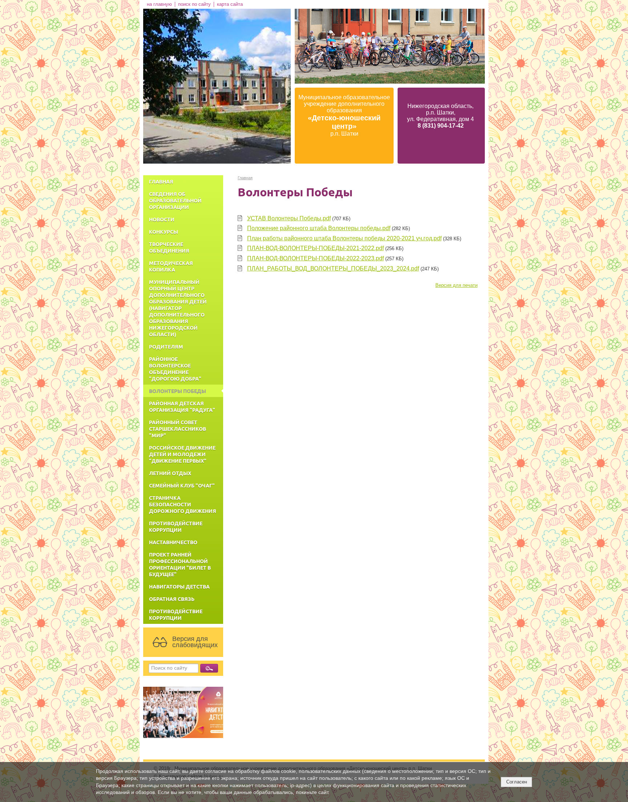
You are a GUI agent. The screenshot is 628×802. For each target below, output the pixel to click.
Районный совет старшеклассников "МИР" (177, 428)
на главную (159, 4)
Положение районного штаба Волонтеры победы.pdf (318, 228)
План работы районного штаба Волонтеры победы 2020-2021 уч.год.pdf (344, 238)
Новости (161, 219)
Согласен (516, 782)
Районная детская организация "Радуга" (182, 406)
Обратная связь (171, 599)
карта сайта (230, 4)
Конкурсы (163, 231)
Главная (161, 181)
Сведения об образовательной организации (175, 200)
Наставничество (173, 542)
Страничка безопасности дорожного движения (182, 504)
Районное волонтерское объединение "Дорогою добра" (175, 369)
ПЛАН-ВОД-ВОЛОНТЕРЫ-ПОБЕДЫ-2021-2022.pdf (315, 248)
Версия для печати (456, 285)
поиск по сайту (194, 4)
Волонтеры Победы (177, 391)
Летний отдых (170, 473)
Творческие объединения (169, 247)
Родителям (166, 346)
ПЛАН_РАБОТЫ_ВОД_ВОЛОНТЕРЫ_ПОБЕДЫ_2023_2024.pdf (333, 268)
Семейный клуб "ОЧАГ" (182, 485)
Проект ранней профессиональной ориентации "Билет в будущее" (180, 564)
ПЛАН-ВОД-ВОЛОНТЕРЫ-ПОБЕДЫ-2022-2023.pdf (315, 258)
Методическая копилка (171, 266)
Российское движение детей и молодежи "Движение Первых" (182, 454)
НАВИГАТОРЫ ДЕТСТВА (179, 586)
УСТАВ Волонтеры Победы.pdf (289, 218)
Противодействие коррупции (175, 526)
